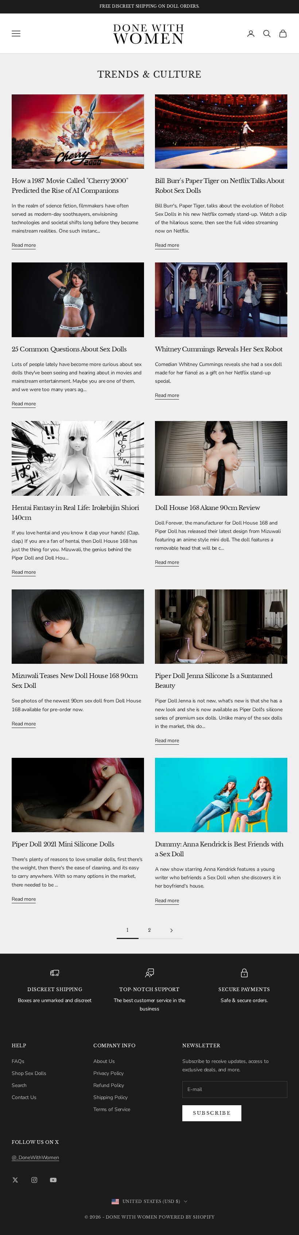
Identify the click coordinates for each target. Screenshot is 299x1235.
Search (19, 1085)
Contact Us (24, 1097)
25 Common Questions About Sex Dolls (69, 349)
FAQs (18, 1061)
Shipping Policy (110, 1097)
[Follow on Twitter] (15, 1180)
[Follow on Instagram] (34, 1180)
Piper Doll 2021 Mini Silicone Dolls (63, 844)
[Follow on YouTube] (53, 1180)
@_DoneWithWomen (35, 1157)
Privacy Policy (108, 1073)
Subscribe (212, 1113)
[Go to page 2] (171, 930)
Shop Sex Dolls (29, 1073)
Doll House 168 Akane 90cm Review (207, 508)
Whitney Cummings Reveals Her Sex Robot (218, 349)
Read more (24, 245)
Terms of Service (111, 1109)
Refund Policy (108, 1085)
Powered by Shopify (186, 1217)
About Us (104, 1061)
